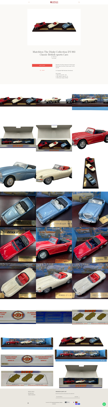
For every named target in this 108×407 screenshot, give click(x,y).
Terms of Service (31, 394)
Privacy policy (31, 391)
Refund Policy (31, 393)
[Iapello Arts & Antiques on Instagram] (28, 403)
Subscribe (76, 396)
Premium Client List (61, 391)
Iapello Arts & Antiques (55, 402)
